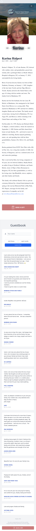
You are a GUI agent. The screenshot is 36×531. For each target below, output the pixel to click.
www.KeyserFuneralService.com (14, 194)
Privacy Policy (13, 523)
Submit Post (18, 245)
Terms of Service (22, 523)
